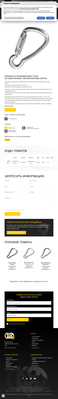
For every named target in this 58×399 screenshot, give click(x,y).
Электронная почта (10, 192)
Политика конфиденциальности (11, 394)
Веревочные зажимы (11, 366)
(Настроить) (37, 394)
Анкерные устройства (37, 340)
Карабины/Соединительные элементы (42, 357)
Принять (50, 18)
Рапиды (34, 359)
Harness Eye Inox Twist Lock (46, 263)
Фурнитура (35, 363)
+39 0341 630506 (11, 347)
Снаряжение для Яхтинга (38, 361)
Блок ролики (35, 343)
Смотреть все (35, 347)
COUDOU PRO (36, 336)
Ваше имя (7, 180)
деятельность (33, 180)
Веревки (34, 345)
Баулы (33, 342)
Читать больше (9, 106)
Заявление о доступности (45, 394)
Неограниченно (12, 118)
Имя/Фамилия (10, 300)
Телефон (32, 192)
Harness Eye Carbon (12, 263)
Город (6, 186)
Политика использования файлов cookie (27, 394)
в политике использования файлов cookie (29, 8)
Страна (32, 186)
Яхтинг (7, 139)
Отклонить (41, 18)
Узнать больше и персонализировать (14, 18)
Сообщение (8, 197)
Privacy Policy (21, 210)
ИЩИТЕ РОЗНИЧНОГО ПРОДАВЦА (16, 232)
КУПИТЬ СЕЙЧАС (10, 109)
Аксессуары (35, 338)
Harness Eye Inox (29, 263)
